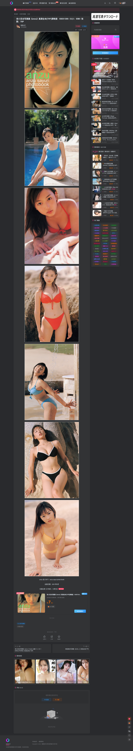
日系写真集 (23, 14)
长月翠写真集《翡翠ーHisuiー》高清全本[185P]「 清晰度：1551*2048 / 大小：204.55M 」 (109, 126)
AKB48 (105, 243)
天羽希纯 (97, 233)
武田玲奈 (113, 235)
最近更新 (101, 151)
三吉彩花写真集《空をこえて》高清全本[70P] (110, 205)
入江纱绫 (105, 228)
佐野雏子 (97, 261)
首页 (16, 14)
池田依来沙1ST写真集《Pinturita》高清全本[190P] (110, 182)
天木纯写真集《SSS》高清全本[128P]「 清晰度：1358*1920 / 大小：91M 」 (109, 96)
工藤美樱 (97, 241)
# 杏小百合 (20, 626)
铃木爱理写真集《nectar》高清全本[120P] (109, 166)
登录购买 (80, 611)
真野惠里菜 (97, 243)
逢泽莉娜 (97, 238)
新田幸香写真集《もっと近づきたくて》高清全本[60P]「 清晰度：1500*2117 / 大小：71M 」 (110, 104)
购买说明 (64, 3)
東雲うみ (105, 246)
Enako (97, 254)
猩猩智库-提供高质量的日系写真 (49, 744)
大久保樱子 (105, 241)
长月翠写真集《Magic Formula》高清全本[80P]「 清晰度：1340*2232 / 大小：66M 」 (109, 118)
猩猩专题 (44, 3)
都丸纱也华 (105, 238)
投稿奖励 (73, 3)
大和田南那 (114, 230)
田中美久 (113, 254)
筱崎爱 (113, 246)
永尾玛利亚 (105, 233)
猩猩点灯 (23, 25)
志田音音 (113, 225)
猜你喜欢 (107, 151)
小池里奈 (113, 261)
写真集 (27, 2)
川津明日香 (105, 248)
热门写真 (95, 151)
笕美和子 (105, 254)
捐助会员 (54, 2)
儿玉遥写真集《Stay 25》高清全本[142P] (110, 56)
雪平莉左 (105, 230)
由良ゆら (113, 251)
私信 (85, 26)
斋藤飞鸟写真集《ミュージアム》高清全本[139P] (110, 174)
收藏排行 (113, 151)
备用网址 (41, 741)
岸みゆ (97, 264)
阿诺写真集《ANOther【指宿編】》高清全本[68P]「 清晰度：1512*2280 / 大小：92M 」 (109, 133)
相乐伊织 (97, 228)
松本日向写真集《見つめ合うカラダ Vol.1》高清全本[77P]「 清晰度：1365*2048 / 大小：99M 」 (110, 111)
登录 (47, 699)
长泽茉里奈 (114, 238)
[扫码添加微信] (129, 731)
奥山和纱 (97, 251)
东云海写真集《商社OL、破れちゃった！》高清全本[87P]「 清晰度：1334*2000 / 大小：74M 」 (110, 89)
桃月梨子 (113, 248)
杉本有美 (105, 225)
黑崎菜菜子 (105, 235)
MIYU (113, 233)
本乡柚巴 (113, 241)
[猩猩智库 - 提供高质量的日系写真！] (8, 740)
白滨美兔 (113, 264)
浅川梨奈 (97, 246)
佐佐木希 (105, 251)
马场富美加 (114, 243)
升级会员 (34, 741)
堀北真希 (105, 256)
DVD (36, 3)
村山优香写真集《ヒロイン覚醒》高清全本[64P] (110, 197)
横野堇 (105, 259)
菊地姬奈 (97, 230)
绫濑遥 (97, 248)
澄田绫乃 (105, 261)
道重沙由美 (97, 259)
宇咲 (105, 264)
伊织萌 (97, 256)
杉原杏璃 (97, 225)
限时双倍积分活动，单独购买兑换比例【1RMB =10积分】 (33, 9)
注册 (58, 699)
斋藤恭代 (97, 235)
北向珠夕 (113, 259)
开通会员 (123, 3)
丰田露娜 (113, 228)
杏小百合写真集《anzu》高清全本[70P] (49, 20)
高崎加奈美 (114, 256)
